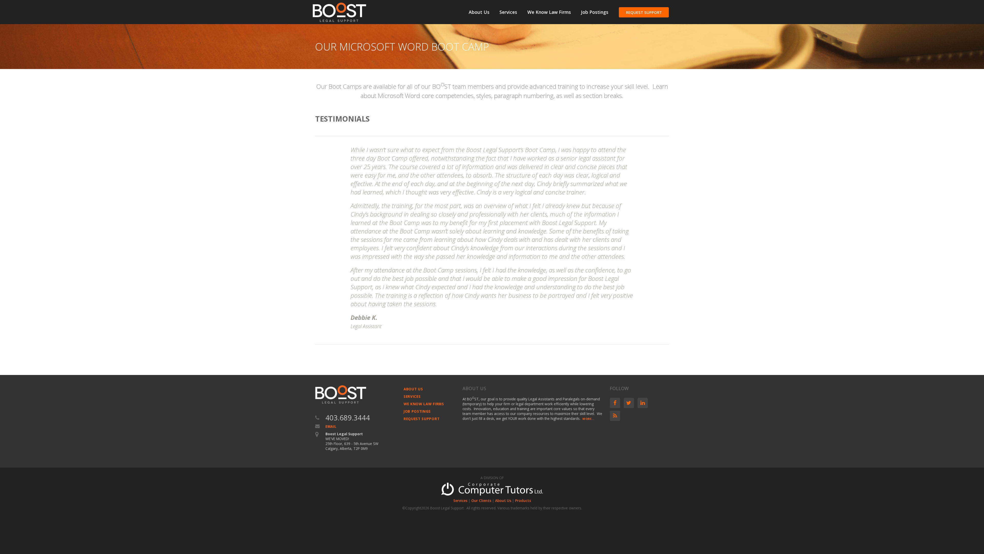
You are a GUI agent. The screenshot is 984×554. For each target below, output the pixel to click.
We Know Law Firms (549, 12)
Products (523, 500)
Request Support (644, 12)
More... (588, 419)
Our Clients (481, 500)
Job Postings (594, 12)
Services (508, 12)
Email (330, 426)
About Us (479, 12)
